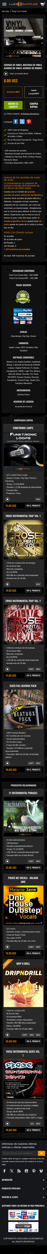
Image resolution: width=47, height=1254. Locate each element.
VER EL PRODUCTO (33, 505)
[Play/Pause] (7, 499)
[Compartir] (15, 121)
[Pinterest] (28, 121)
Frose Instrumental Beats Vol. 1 (23, 1053)
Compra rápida (34, 105)
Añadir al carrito (13, 105)
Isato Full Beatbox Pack (23, 686)
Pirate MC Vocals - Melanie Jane (23, 880)
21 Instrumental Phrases (23, 793)
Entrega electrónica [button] (30, 114)
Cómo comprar (13, 114)
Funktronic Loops (23, 428)
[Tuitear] (22, 121)
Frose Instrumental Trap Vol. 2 (23, 601)
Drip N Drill (23, 963)
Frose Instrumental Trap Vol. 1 (23, 516)
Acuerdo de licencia (23, 407)
